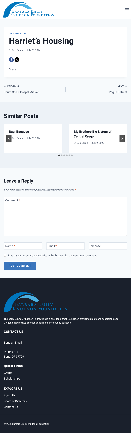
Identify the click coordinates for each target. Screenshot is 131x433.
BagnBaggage (19, 131)
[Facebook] (11, 59)
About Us (9, 395)
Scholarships (12, 379)
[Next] (122, 138)
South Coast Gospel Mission (21, 89)
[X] (17, 59)
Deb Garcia (17, 50)
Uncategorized (17, 33)
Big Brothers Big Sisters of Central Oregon (92, 134)
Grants (8, 373)
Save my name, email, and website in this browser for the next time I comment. (52, 255)
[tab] (59, 155)
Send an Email (13, 343)
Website (95, 246)
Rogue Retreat (118, 89)
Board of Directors (15, 401)
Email (52, 246)
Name (10, 246)
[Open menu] (127, 9)
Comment (12, 201)
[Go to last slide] (9, 138)
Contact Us (11, 407)
